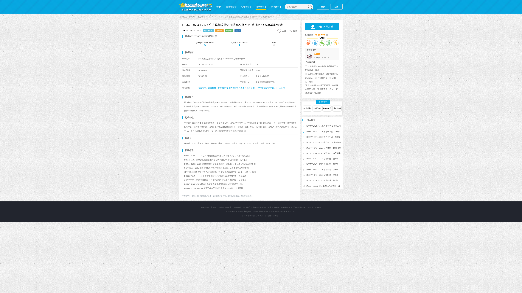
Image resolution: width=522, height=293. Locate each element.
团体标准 (276, 7)
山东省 (282, 88)
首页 (219, 7)
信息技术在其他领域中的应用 (231, 88)
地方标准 (261, 7)
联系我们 (252, 216)
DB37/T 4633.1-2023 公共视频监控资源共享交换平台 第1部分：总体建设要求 (240, 17)
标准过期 (307, 108)
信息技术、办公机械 (207, 88)
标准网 (195, 7)
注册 (336, 7)
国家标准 (231, 7)
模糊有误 (327, 108)
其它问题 (337, 108)
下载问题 (317, 108)
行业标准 (246, 7)
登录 (323, 7)
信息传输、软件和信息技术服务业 (261, 88)
